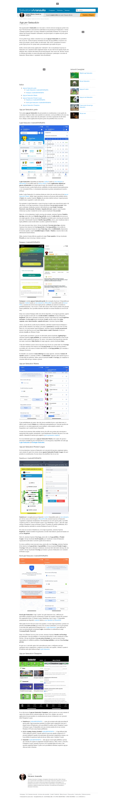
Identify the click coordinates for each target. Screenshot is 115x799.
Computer (52, 10)
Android (46, 181)
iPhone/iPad (22, 183)
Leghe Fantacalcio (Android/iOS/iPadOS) (37, 90)
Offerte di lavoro (63, 794)
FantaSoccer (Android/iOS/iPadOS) (35, 100)
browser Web (41, 183)
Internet (67, 10)
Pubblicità (56, 794)
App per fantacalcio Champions (31, 105)
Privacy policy (71, 794)
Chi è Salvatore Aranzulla (31, 794)
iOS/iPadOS (38, 721)
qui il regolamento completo (51, 435)
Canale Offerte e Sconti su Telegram (33, 15)
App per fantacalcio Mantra (30, 95)
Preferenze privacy (86, 794)
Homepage (22, 794)
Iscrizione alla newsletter (43, 794)
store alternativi (58, 181)
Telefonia (60, 10)
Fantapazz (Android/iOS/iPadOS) (35, 92)
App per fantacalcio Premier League (32, 98)
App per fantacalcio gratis (29, 88)
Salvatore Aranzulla (24, 24)
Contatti (52, 794)
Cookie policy (78, 794)
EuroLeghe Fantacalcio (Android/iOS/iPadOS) (38, 102)
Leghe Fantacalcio (24, 442)
